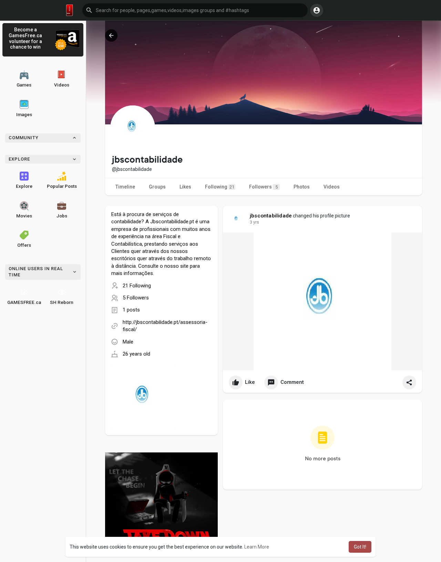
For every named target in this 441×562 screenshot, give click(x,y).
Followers (263, 187)
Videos (61, 85)
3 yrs (254, 222)
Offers (24, 245)
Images (24, 114)
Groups (157, 187)
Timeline (125, 187)
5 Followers (136, 298)
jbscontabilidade (271, 216)
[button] (195, 10)
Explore (24, 186)
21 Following (137, 286)
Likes (185, 187)
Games (24, 85)
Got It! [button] (360, 547)
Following (219, 187)
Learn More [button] (256, 547)
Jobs (62, 215)
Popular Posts (62, 186)
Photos (302, 187)
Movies (24, 215)
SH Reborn (61, 302)
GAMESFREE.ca (24, 302)
